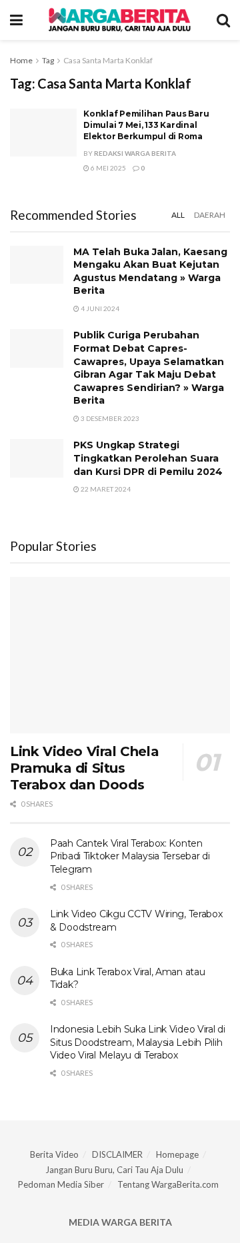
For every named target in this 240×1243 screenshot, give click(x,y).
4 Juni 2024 (99, 308)
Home (21, 60)
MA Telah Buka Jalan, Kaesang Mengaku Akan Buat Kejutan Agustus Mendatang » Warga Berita (150, 271)
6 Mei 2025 (107, 168)
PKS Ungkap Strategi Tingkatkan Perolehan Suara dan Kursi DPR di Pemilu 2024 (148, 458)
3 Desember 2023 (109, 418)
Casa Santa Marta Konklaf (108, 60)
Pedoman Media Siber (61, 1184)
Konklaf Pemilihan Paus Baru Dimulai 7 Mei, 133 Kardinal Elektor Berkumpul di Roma (146, 125)
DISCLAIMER (117, 1154)
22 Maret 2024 (105, 489)
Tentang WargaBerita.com (168, 1184)
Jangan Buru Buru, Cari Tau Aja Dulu (114, 1169)
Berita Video (54, 1154)
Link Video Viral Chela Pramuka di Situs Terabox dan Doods (84, 768)
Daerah (209, 215)
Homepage (177, 1154)
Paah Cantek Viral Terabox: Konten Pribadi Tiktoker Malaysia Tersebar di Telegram (130, 856)
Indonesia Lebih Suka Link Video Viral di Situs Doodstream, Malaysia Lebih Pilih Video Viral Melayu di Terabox (137, 1042)
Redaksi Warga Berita (135, 153)
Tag (48, 60)
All (178, 215)
